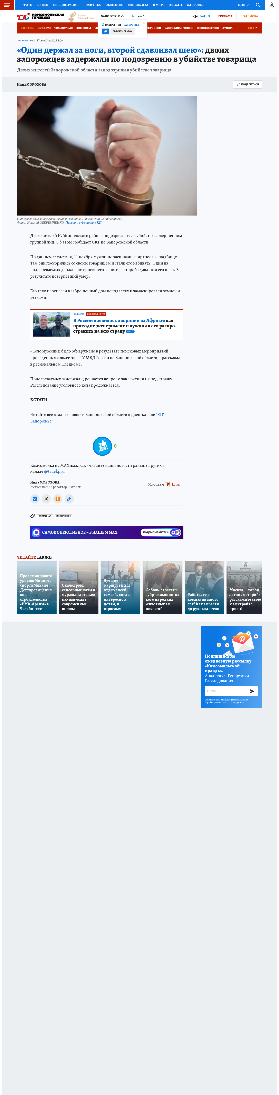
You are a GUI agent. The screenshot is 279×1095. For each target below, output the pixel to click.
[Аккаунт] (272, 5)
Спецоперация (65, 5)
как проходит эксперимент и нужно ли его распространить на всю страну (124, 326)
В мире (158, 5)
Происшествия (208, 28)
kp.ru (176, 484)
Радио (204, 16)
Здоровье (195, 5)
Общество (114, 5)
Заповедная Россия (179, 28)
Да (105, 31)
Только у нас (63, 28)
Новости (44, 28)
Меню (7, 5)
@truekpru (54, 471)
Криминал (45, 516)
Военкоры (83, 28)
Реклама (225, 16)
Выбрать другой (123, 31)
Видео (42, 5)
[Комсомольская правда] (40, 16)
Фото (27, 5)
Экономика (138, 5)
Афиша (227, 28)
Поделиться (250, 84)
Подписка (249, 16)
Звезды (175, 5)
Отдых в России (149, 28)
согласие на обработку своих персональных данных (226, 701)
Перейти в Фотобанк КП (84, 222)
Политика (92, 5)
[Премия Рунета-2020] (79, 16)
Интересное (63, 516)
